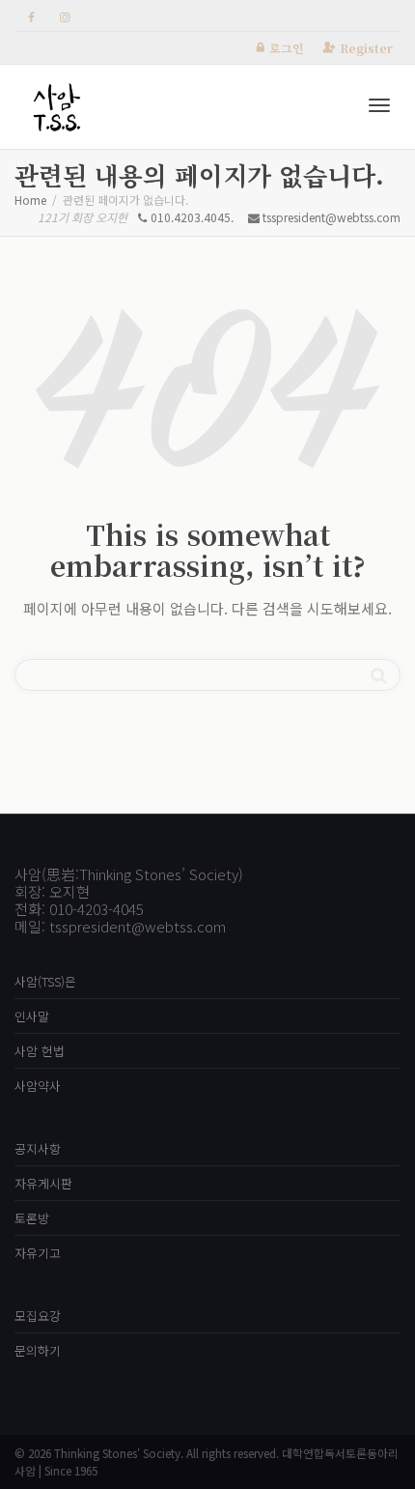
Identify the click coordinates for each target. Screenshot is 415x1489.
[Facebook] (31, 16)
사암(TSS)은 (45, 981)
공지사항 (37, 1148)
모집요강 (37, 1315)
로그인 (286, 48)
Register (366, 48)
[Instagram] (64, 16)
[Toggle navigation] (379, 105)
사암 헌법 (39, 1051)
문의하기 (37, 1350)
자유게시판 (43, 1183)
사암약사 (37, 1085)
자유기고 (37, 1253)
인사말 (31, 1016)
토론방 (31, 1218)
